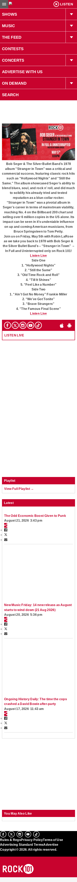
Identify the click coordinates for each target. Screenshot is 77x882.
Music (8, 26)
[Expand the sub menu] (71, 14)
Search (10, 95)
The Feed (12, 37)
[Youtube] (30, 325)
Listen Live (38, 255)
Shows (9, 14)
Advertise (50, 844)
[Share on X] (5, 534)
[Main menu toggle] (4, 4)
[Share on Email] (5, 539)
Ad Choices (9, 859)
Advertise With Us (22, 72)
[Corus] (0, 854)
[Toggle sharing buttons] (5, 525)
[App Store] (61, 325)
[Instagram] (22, 325)
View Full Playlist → (19, 488)
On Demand (14, 83)
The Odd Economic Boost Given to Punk (35, 515)
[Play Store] (69, 325)
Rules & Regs (10, 840)
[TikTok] (38, 325)
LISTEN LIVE (14, 335)
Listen (66, 4)
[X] (15, 325)
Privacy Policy (32, 840)
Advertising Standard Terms (21, 844)
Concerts (13, 60)
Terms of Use (53, 840)
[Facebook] (7, 325)
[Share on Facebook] (5, 529)
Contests (13, 49)
